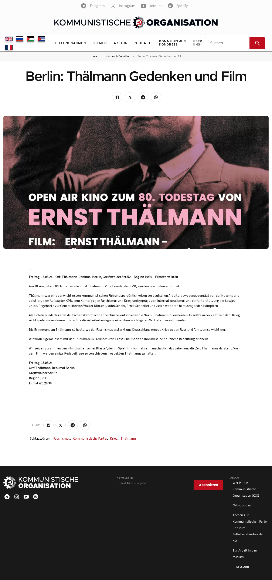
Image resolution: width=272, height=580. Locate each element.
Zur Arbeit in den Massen (245, 553)
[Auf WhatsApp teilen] (156, 97)
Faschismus (62, 438)
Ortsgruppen (242, 505)
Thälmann (128, 438)
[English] (9, 38)
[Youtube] (26, 496)
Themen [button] (99, 43)
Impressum (241, 566)
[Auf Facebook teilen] (117, 97)
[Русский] (19, 38)
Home (93, 56)
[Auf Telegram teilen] (143, 97)
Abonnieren (208, 485)
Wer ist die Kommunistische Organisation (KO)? (246, 489)
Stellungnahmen (69, 43)
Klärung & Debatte (117, 56)
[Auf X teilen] (130, 97)
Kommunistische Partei (90, 438)
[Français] (9, 47)
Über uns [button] (197, 43)
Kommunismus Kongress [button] (172, 43)
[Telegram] (7, 496)
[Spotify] (35, 496)
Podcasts (143, 43)
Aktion (121, 43)
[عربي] (30, 38)
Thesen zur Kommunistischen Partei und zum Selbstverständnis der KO (250, 528)
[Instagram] (16, 496)
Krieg (114, 438)
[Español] (41, 38)
